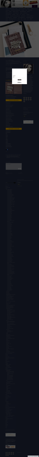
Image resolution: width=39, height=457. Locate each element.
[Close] (26, 68)
